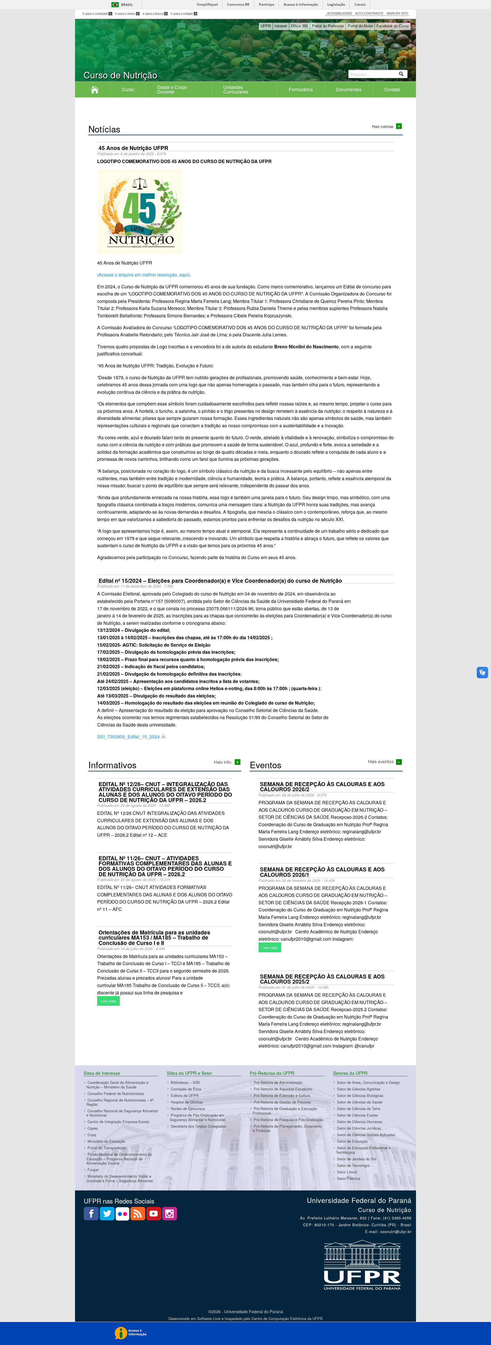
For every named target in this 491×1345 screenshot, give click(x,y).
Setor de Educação (352, 1141)
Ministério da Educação (106, 1141)
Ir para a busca (155, 13)
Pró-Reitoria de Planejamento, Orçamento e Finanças (287, 1128)
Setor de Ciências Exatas (357, 1115)
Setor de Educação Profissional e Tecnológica (363, 1150)
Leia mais (108, 1000)
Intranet (280, 26)
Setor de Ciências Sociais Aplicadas (366, 1134)
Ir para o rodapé (183, 13)
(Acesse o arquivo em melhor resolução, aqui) (143, 274)
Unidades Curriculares (235, 89)
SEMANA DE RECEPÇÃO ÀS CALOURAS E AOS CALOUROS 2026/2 (322, 786)
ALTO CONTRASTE (369, 13)
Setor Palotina (348, 1178)
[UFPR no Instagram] (169, 1215)
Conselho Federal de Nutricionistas (116, 1093)
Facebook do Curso (392, 26)
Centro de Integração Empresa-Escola (118, 1122)
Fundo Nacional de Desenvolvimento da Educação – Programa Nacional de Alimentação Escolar (119, 1159)
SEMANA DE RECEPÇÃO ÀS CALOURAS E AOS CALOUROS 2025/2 (322, 979)
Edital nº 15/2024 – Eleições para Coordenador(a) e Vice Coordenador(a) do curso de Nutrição (220, 580)
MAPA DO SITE (397, 13)
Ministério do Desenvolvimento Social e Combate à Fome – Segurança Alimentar (119, 1178)
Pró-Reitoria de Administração (278, 1082)
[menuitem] (95, 89)
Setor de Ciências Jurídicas (359, 1128)
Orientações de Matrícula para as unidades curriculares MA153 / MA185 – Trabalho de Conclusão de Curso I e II (154, 937)
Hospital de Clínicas (187, 1102)
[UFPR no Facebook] (92, 1215)
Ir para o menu (127, 13)
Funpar (93, 1169)
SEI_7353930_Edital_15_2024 (128, 736)
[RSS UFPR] (138, 1215)
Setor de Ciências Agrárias (358, 1089)
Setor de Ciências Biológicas (360, 1095)
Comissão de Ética (186, 1089)
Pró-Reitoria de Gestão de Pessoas (282, 1102)
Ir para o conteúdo (97, 13)
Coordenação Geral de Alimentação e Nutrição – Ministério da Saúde (117, 1084)
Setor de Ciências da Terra (358, 1108)
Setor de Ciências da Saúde (359, 1102)
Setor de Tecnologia (353, 1165)
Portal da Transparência (107, 1148)
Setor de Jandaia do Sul (356, 1158)
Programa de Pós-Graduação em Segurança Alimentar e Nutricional (197, 1117)
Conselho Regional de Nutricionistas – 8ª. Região (120, 1102)
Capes (93, 1128)
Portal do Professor (328, 26)
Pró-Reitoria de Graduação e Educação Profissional (285, 1110)
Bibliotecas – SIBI (185, 1082)
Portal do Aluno (360, 26)
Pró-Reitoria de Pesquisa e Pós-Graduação (288, 1119)
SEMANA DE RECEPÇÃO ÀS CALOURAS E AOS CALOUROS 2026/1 (322, 871)
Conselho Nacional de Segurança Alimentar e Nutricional (122, 1113)
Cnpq (92, 1135)
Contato (392, 89)
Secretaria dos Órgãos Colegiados (198, 1126)
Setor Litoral (347, 1172)
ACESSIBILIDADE (339, 13)
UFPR (266, 26)
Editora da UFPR (185, 1095)
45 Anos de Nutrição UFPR (133, 148)
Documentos (348, 89)
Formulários (301, 89)
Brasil (127, 4)
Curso (128, 89)
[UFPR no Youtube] (154, 1215)
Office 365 (299, 26)
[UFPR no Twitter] (108, 1215)
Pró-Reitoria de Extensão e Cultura (282, 1095)
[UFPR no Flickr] (123, 1215)
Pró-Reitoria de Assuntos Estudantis (283, 1089)
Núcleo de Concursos (188, 1108)
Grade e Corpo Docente (172, 89)
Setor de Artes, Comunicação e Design (368, 1082)
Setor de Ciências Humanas (359, 1121)
